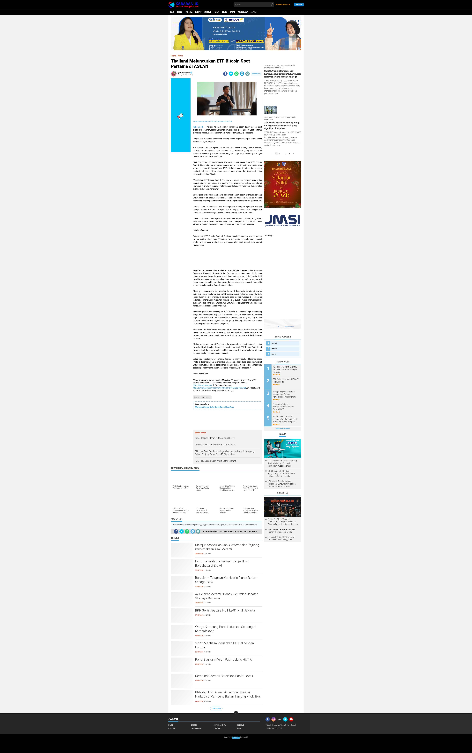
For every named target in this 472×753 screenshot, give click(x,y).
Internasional (220, 725)
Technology (243, 12)
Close (236, 738)
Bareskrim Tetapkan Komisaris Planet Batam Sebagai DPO (226, 580)
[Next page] (293, 153)
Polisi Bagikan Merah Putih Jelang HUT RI (224, 659)
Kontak (293, 725)
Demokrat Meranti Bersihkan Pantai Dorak (224, 676)
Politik (198, 12)
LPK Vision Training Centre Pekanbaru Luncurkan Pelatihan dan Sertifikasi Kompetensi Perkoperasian (282, 484)
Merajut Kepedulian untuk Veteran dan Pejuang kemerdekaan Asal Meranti (227, 547)
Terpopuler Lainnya (283, 428)
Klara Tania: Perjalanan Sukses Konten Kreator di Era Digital (281, 530)
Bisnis (224, 12)
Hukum (216, 12)
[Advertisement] (227, 257)
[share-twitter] (231, 73)
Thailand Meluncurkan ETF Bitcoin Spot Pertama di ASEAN (212, 121)
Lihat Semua (216, 708)
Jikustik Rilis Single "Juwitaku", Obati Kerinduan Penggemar (281, 538)
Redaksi (279, 728)
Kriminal (207, 12)
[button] (233, 48)
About (268, 725)
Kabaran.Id (198, 127)
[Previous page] (272, 153)
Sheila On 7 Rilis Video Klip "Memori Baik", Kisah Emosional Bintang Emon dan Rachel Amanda (283, 522)
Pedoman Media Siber (280, 725)
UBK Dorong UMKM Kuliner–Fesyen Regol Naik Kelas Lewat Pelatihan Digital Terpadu (281, 473)
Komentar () (256, 74)
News (196, 397)
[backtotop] (236, 713)
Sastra (253, 12)
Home (172, 12)
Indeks (179, 12)
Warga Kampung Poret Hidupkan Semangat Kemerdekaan (225, 629)
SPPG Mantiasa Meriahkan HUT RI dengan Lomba (224, 645)
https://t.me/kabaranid (202, 385)
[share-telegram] (242, 73)
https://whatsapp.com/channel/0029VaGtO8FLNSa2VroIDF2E (219, 388)
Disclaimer (270, 728)
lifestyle (218, 728)
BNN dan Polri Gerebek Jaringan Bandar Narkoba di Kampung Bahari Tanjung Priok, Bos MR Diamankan (228, 696)
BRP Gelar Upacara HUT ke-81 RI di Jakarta (225, 610)
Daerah (274, 343)
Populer (299, 4)
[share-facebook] (225, 73)
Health (171, 725)
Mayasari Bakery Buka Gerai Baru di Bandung (214, 407)
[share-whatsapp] (236, 73)
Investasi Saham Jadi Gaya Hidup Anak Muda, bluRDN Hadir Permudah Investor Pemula (282, 463)
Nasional (188, 12)
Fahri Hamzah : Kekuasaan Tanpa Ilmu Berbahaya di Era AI (221, 563)
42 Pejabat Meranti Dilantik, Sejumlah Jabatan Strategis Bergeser (226, 596)
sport (232, 12)
